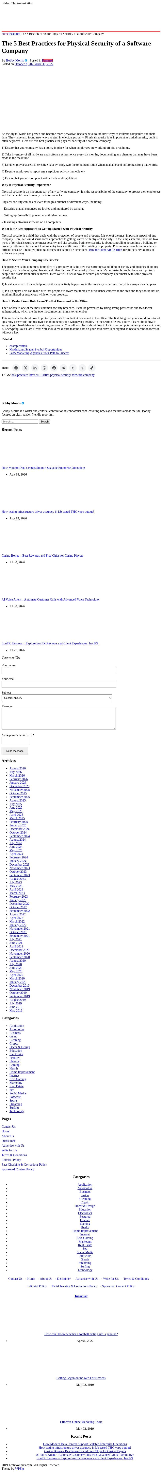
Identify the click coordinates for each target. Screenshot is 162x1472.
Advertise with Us (13, 1145)
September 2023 (19, 875)
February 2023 (18, 896)
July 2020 (15, 964)
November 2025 (19, 789)
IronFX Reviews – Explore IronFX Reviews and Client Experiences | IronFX (50, 643)
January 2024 (17, 861)
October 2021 (18, 932)
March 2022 (17, 921)
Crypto (13, 1043)
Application (16, 1025)
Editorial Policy (11, 1159)
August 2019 (17, 999)
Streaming (15, 1104)
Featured (14, 33)
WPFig (19, 1468)
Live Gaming (17, 1079)
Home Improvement (22, 1072)
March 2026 (17, 775)
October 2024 (18, 832)
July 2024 (15, 843)
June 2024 (15, 846)
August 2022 (17, 914)
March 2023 (17, 893)
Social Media (17, 1093)
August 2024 (17, 839)
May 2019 (15, 1010)
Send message (15, 750)
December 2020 (19, 950)
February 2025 (18, 821)
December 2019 (19, 985)
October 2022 (18, 907)
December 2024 (19, 829)
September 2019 (19, 996)
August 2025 (17, 800)
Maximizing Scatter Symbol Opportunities (35, 349)
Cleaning (15, 1040)
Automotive (16, 1029)
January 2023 (17, 900)
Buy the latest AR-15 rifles (105, 249)
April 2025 (16, 814)
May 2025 (15, 811)
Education (15, 1050)
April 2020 (16, 975)
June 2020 (15, 967)
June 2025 (15, 807)
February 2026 (18, 779)
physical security (60, 375)
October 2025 (18, 793)
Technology (16, 1111)
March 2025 (17, 818)
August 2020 (17, 960)
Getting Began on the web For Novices (81, 1378)
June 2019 (15, 1007)
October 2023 (18, 871)
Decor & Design (19, 1047)
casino (13, 1036)
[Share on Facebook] (16, 368)
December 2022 (19, 903)
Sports (13, 1100)
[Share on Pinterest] (54, 368)
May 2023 (15, 886)
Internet (14, 1075)
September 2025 (19, 797)
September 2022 (19, 910)
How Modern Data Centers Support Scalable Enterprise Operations (43, 467)
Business (15, 1032)
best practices (19, 375)
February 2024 (18, 857)
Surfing (14, 1107)
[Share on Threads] (82, 368)
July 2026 (15, 772)
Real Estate (16, 1086)
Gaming (14, 1065)
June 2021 (15, 942)
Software (15, 1097)
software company (83, 375)
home (5, 33)
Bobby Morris (15, 60)
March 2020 (17, 978)
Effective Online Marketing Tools (81, 1422)
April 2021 (16, 946)
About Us (8, 1136)
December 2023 (19, 864)
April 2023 (16, 889)
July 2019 (15, 1003)
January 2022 (17, 925)
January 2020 (17, 982)
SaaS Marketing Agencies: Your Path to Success (39, 353)
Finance (14, 1061)
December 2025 (19, 786)
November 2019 (19, 989)
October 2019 (18, 992)
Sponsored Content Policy (18, 1169)
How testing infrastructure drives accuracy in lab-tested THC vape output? (48, 511)
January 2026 (17, 782)
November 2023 (19, 868)
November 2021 (19, 928)
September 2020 (19, 957)
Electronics (16, 1054)
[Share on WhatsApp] (44, 368)
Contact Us (9, 1126)
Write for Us (9, 1150)
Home (5, 1131)
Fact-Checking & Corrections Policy (24, 1164)
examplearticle (18, 346)
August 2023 (17, 878)
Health (13, 1068)
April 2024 (16, 853)
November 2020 (19, 953)
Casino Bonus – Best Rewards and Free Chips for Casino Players (42, 555)
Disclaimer (8, 1140)
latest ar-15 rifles (39, 375)
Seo (11, 1089)
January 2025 (17, 825)
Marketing (15, 1082)
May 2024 (15, 850)
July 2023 (15, 882)
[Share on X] (25, 368)
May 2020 (15, 971)
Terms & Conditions (14, 1155)
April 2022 (16, 918)
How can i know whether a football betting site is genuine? (81, 1334)
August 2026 (17, 768)
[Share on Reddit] (63, 368)
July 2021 (15, 939)
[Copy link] (92, 368)
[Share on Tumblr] (73, 368)
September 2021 (19, 935)
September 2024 (19, 836)
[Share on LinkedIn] (35, 368)
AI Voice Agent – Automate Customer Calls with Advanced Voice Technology (51, 599)
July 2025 (15, 804)
